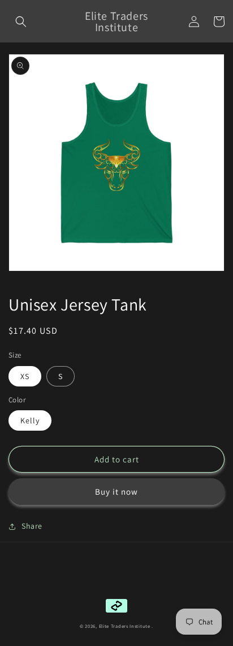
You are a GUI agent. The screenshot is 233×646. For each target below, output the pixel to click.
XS (24, 376)
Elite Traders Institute (124, 626)
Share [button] (31, 526)
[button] (20, 21)
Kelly (30, 420)
